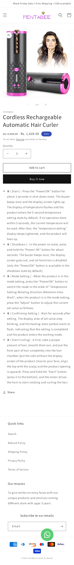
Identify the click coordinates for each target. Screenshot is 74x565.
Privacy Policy (16, 460)
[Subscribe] (61, 526)
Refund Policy (16, 443)
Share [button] (11, 392)
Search (12, 434)
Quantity (8, 145)
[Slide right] (45, 104)
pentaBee (32, 558)
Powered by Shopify (44, 558)
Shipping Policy (17, 452)
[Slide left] (28, 104)
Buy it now (37, 179)
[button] (5, 15)
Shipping (20, 139)
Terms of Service (18, 469)
